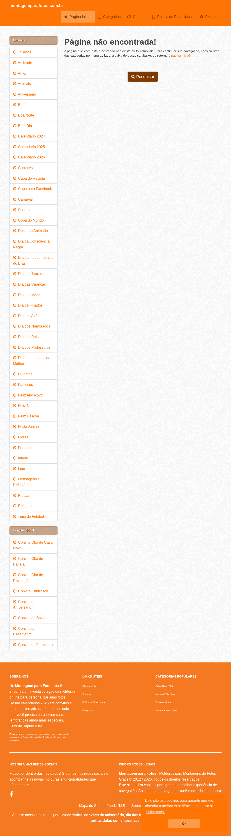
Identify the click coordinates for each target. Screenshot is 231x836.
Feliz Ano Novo (29, 395)
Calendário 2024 (30, 136)
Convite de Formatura (34, 645)
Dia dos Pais (27, 337)
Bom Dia (24, 126)
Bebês (22, 105)
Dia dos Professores (33, 347)
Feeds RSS (115, 806)
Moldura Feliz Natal (165, 694)
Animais (23, 84)
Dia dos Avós (27, 316)
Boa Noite (25, 115)
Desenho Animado (32, 231)
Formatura (25, 448)
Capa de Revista (30, 178)
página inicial (180, 55)
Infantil (22, 458)
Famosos (24, 385)
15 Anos (23, 52)
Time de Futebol (30, 516)
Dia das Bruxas (29, 274)
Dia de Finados (29, 305)
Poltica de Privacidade (174, 17)
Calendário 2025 (30, 147)
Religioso (24, 506)
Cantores (24, 168)
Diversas (24, 374)
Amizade (24, 63)
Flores (22, 437)
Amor (21, 73)
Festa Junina (27, 426)
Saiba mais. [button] (155, 812)
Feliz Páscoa (27, 416)
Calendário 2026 (30, 157)
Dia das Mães (28, 295)
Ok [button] (184, 823)
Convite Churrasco (32, 591)
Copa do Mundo (30, 220)
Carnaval (24, 199)
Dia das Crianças (31, 284)
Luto (20, 469)
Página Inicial (79, 17)
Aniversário (26, 94)
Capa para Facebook (34, 189)
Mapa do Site (89, 806)
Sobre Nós (139, 806)
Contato (138, 17)
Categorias (111, 17)
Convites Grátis (163, 702)
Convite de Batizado (33, 618)
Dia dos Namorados (33, 326)
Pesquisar (212, 17)
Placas (22, 495)
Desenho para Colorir (166, 710)
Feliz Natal (25, 406)
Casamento (26, 210)
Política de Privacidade (137, 796)
